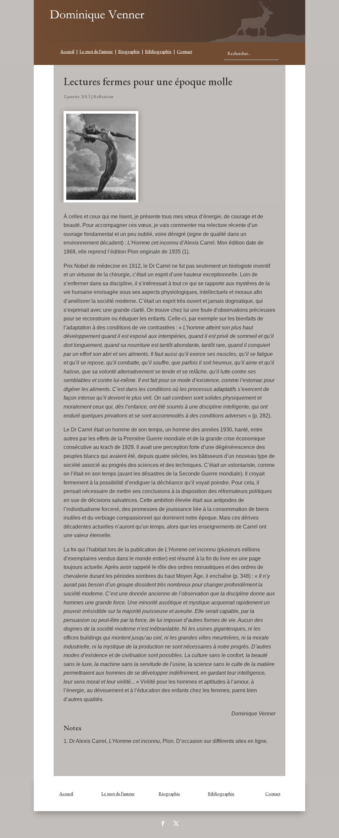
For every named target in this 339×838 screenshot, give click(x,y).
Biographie (129, 51)
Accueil (67, 51)
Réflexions (103, 96)
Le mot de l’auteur (96, 51)
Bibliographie (158, 51)
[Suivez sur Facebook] (163, 823)
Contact (184, 51)
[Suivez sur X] (176, 823)
